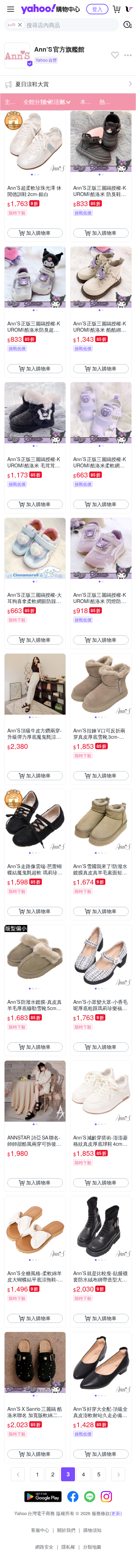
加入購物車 (38, 232)
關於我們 (66, 1530)
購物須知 (92, 1530)
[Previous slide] (9, 141)
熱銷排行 (106, 102)
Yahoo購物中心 (50, 9)
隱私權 (68, 1546)
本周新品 (87, 102)
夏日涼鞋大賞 (32, 84)
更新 (115, 1513)
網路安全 (44, 1546)
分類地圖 (92, 1546)
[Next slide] (61, 141)
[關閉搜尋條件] (20, 25)
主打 (10, 102)
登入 (97, 9)
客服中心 (40, 1530)
